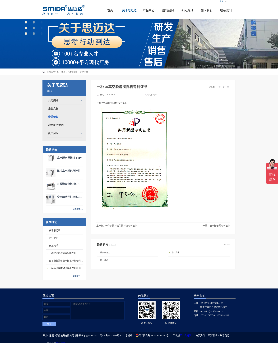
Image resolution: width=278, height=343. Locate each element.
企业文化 (53, 238)
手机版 (128, 335)
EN (226, 1)
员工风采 (53, 245)
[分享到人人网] (228, 87)
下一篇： (215, 225)
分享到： (213, 87)
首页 (110, 10)
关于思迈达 (72, 72)
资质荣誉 (84, 72)
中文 (221, 1)
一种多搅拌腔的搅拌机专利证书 (65, 268)
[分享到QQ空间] (219, 87)
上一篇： (116, 225)
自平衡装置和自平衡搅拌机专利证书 (66, 261)
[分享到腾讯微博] (223, 87)
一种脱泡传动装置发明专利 (62, 253)
